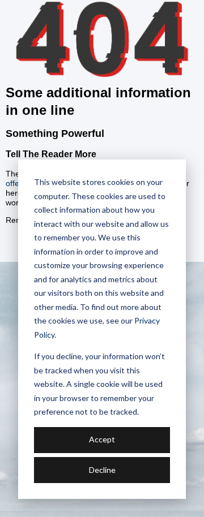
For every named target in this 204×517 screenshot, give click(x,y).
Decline (102, 470)
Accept (102, 439)
